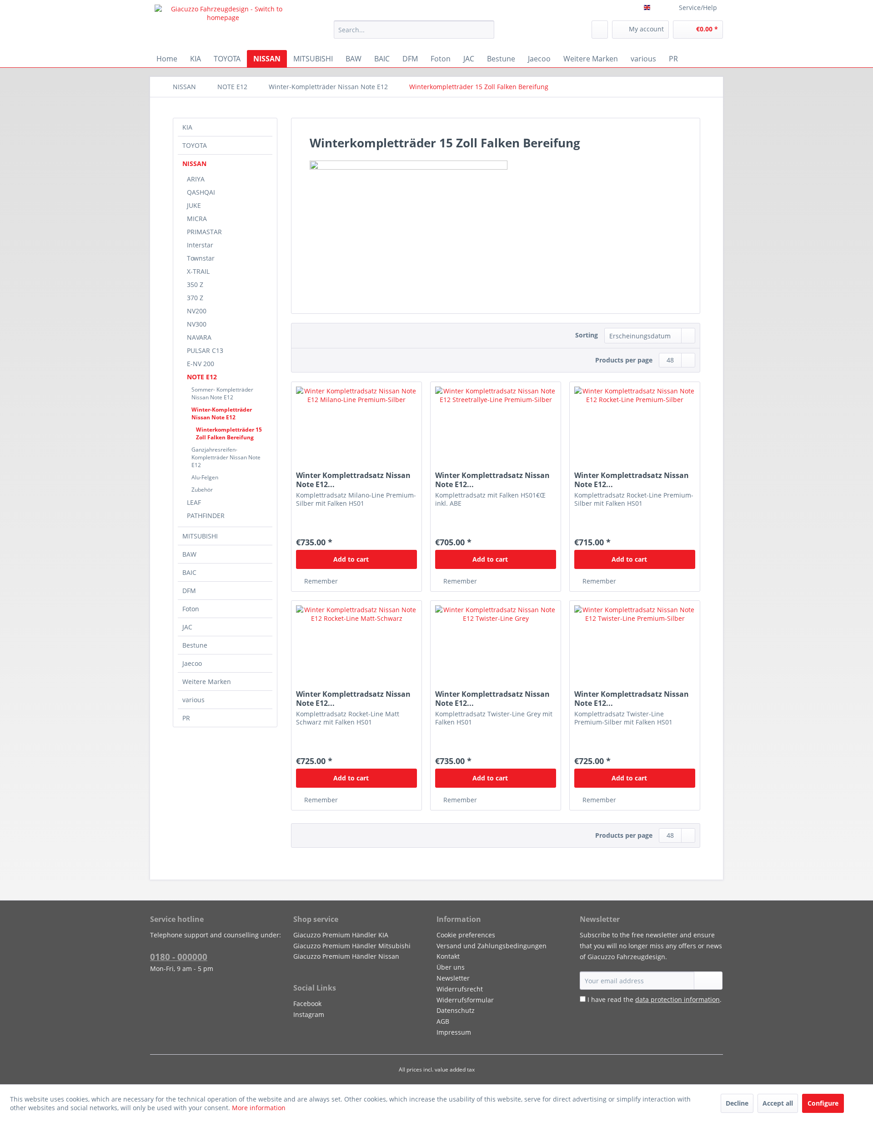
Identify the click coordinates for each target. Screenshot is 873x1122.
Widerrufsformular (465, 1000)
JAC (187, 627)
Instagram (308, 1014)
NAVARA (199, 337)
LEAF (194, 502)
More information (259, 1107)
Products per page (623, 360)
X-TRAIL (198, 271)
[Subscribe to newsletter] (708, 980)
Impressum (453, 1032)
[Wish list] (600, 29)
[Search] (485, 29)
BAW (189, 554)
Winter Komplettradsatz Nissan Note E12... (353, 480)
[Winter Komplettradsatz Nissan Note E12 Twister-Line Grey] (495, 646)
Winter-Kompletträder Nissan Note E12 (221, 413)
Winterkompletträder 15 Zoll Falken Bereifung (229, 433)
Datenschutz (455, 1010)
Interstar (200, 245)
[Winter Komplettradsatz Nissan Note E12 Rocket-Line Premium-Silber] (634, 427)
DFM (189, 590)
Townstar (201, 258)
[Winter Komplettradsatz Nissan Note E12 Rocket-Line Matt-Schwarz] (356, 646)
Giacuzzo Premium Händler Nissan (346, 956)
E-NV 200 (200, 363)
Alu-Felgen (204, 477)
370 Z (195, 297)
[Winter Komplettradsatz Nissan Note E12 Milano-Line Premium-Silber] (356, 427)
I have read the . (654, 999)
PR (186, 718)
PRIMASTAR (204, 231)
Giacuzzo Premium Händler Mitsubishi (352, 945)
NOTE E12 (202, 376)
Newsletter (453, 978)
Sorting (586, 335)
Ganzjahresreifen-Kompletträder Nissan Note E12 (226, 457)
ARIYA (196, 179)
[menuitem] (414, 29)
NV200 (196, 311)
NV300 (196, 324)
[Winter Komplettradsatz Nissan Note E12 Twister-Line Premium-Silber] (634, 646)
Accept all (778, 1103)
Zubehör (202, 489)
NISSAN (194, 163)
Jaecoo (192, 663)
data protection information (677, 999)
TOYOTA (194, 145)
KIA (187, 127)
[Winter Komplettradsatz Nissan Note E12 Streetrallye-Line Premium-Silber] (495, 427)
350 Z (195, 284)
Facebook (307, 1003)
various (193, 699)
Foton (190, 608)
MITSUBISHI (200, 536)
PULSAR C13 (205, 350)
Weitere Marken (206, 681)
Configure (823, 1103)
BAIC (189, 572)
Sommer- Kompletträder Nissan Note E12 (222, 393)
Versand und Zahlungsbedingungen (491, 945)
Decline (737, 1103)
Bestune (194, 645)
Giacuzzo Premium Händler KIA (340, 935)
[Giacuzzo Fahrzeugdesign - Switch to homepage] (223, 25)
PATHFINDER (206, 515)
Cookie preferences (465, 935)
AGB (442, 1021)
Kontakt (448, 956)
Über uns (450, 967)
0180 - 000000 (178, 957)
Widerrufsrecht (459, 989)
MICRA (197, 218)
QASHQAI (201, 192)
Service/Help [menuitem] (698, 7)
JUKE (194, 205)
